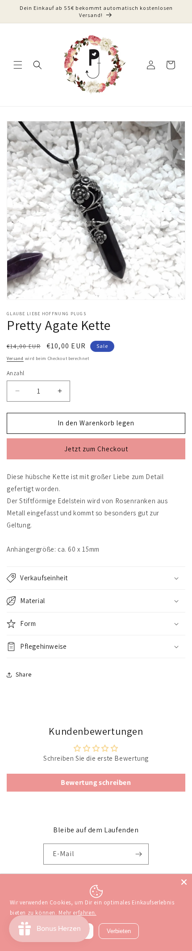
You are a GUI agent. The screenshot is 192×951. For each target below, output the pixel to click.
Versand (15, 358)
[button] (18, 65)
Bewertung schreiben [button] (96, 782)
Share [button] (24, 674)
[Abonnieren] (138, 854)
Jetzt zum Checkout (96, 449)
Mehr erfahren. (77, 913)
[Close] (183, 882)
